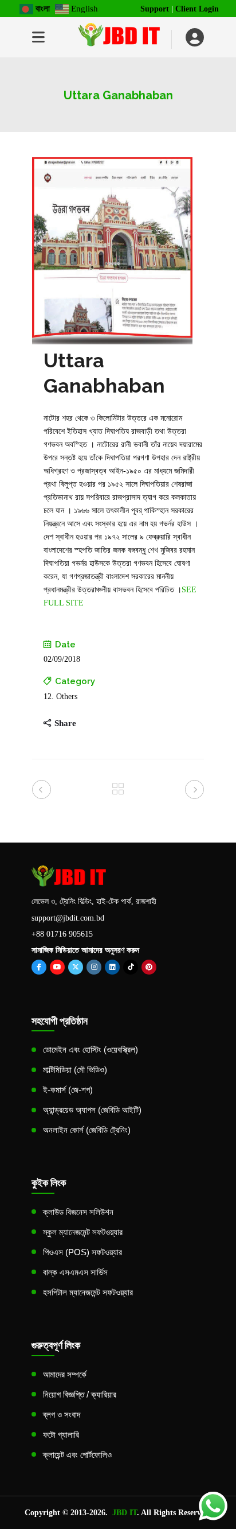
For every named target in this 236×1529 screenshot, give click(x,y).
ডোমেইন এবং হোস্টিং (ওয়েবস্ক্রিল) (90, 1049)
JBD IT (124, 1512)
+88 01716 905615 (62, 934)
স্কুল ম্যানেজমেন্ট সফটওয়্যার (83, 1232)
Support (154, 9)
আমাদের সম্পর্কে (64, 1374)
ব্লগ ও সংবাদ (61, 1414)
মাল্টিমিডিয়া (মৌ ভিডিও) (75, 1069)
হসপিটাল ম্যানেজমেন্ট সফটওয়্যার (88, 1292)
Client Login (197, 9)
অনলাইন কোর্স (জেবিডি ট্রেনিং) (87, 1130)
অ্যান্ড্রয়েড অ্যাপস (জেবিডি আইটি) (92, 1110)
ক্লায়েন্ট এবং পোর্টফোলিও (77, 1455)
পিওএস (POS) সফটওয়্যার (82, 1252)
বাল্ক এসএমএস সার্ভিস (75, 1272)
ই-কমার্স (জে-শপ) (68, 1090)
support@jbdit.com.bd (68, 918)
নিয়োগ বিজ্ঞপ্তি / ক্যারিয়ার (79, 1394)
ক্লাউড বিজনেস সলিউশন (78, 1212)
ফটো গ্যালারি (61, 1434)
